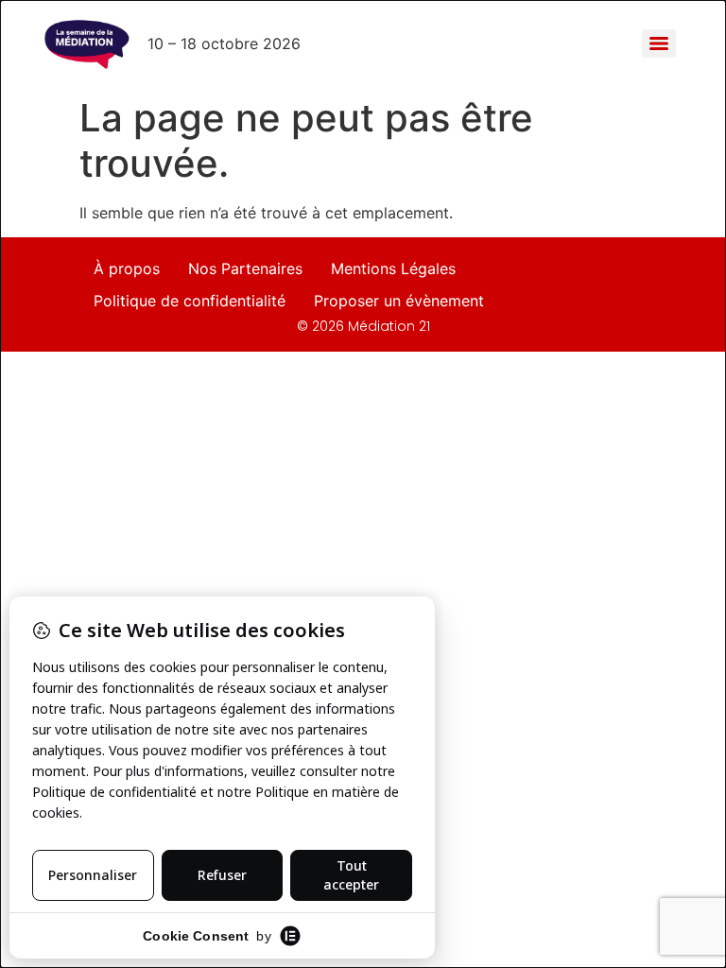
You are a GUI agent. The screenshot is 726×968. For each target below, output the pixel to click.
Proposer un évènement (399, 300)
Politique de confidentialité (189, 300)
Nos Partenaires (245, 268)
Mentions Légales (393, 268)
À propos (127, 268)
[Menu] (659, 43)
